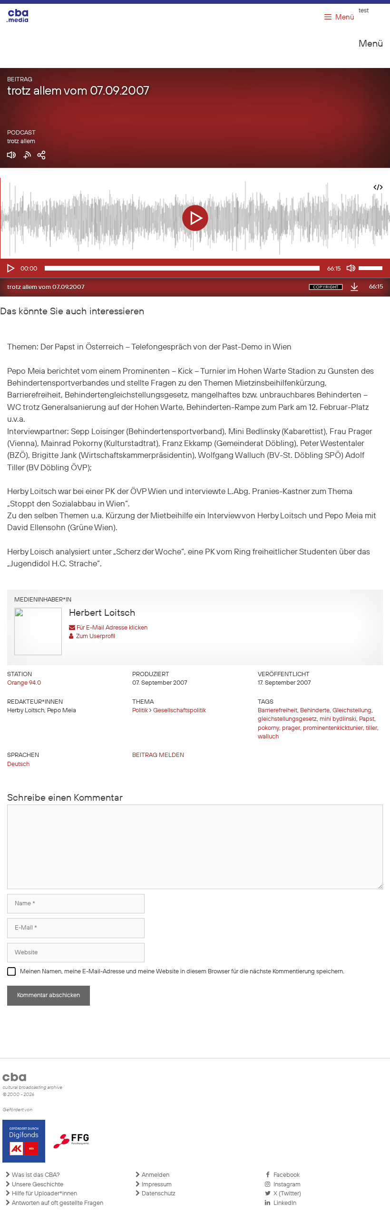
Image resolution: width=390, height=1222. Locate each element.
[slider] (372, 267)
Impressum (156, 1185)
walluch (268, 737)
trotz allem (21, 141)
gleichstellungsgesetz (287, 719)
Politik (140, 711)
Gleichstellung (351, 711)
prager (291, 728)
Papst (366, 719)
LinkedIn (283, 1203)
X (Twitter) (286, 1194)
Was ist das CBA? (35, 1175)
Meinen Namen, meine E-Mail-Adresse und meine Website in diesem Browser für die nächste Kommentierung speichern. (182, 972)
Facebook (285, 1175)
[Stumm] (351, 268)
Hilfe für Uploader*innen (43, 1194)
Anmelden (154, 1175)
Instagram (286, 1185)
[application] (195, 268)
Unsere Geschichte (36, 1185)
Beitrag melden (158, 755)
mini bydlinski (338, 719)
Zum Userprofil (94, 636)
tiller (371, 728)
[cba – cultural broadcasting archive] (23, 15)
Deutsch (18, 764)
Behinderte (315, 711)
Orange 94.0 (24, 683)
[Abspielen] (10, 268)
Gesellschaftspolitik (179, 711)
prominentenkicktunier (333, 728)
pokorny (268, 728)
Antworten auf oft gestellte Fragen (56, 1203)
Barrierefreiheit (277, 711)
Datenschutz (158, 1194)
